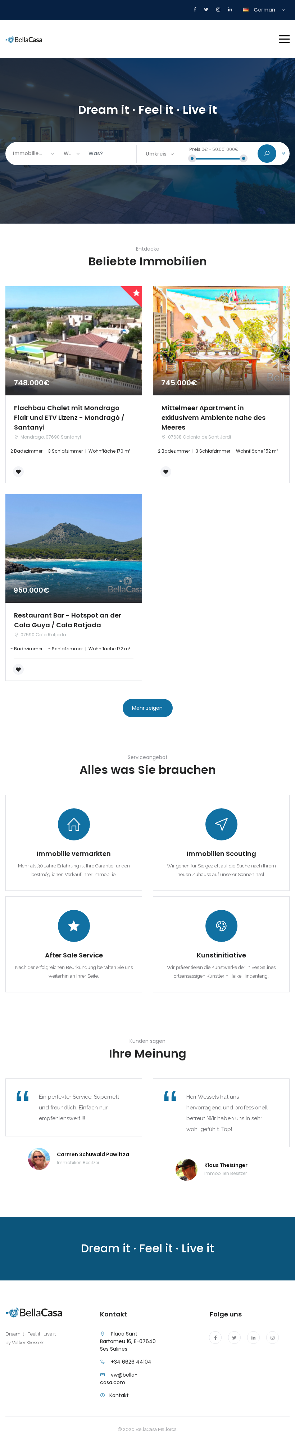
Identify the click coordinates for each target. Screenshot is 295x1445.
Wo (67, 153)
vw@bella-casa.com (118, 1378)
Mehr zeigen (147, 708)
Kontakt (119, 1395)
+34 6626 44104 (131, 1361)
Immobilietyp (29, 153)
